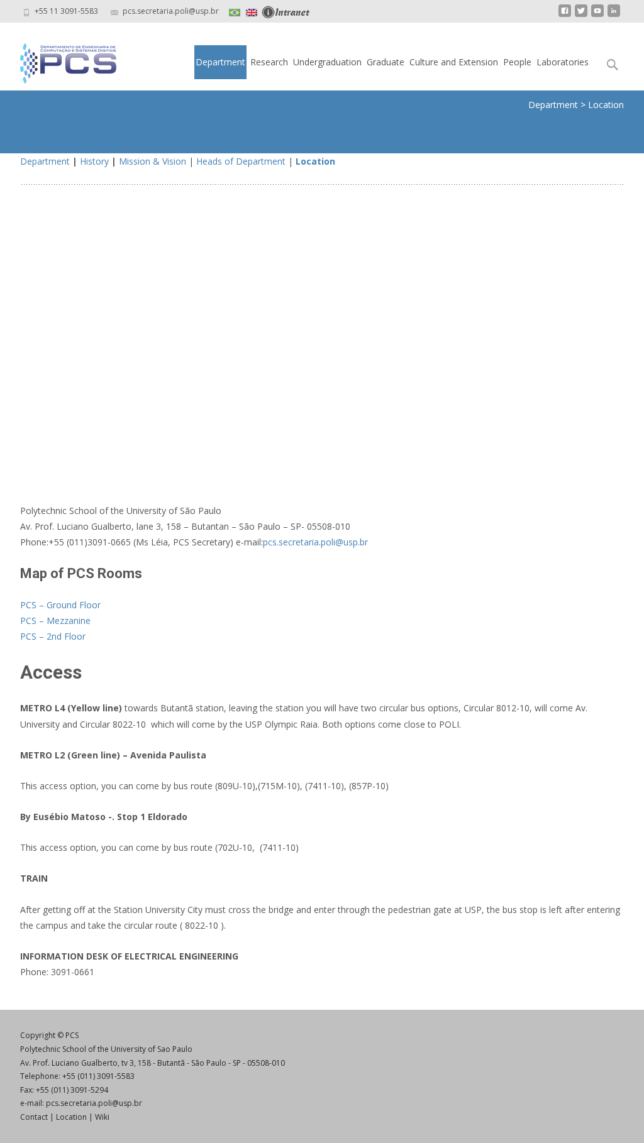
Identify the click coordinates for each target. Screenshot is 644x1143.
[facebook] (564, 15)
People (517, 62)
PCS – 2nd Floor (53, 636)
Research (269, 62)
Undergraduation (327, 62)
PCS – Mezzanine (55, 620)
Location (315, 161)
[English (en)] (251, 11)
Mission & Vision (152, 161)
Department (220, 62)
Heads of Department (241, 161)
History (94, 161)
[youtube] (597, 15)
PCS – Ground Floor (60, 605)
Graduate (385, 62)
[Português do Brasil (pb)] (234, 11)
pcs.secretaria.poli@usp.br (315, 542)
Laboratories (562, 62)
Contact (34, 1117)
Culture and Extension (453, 62)
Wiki (102, 1117)
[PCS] (58, 60)
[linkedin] (614, 15)
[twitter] (581, 15)
